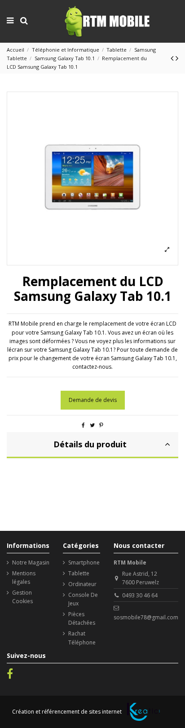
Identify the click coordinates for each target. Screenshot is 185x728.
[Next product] (177, 58)
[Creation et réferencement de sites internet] (143, 712)
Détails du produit (90, 444)
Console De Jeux (83, 599)
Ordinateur (82, 584)
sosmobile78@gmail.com (146, 617)
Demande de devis (93, 400)
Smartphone (84, 562)
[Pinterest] (101, 425)
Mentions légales (23, 577)
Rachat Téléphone (82, 638)
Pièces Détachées (81, 618)
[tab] (92, 445)
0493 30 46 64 (140, 595)
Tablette (78, 573)
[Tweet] (92, 425)
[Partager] (83, 425)
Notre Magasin (30, 562)
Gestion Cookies (22, 597)
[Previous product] (173, 58)
